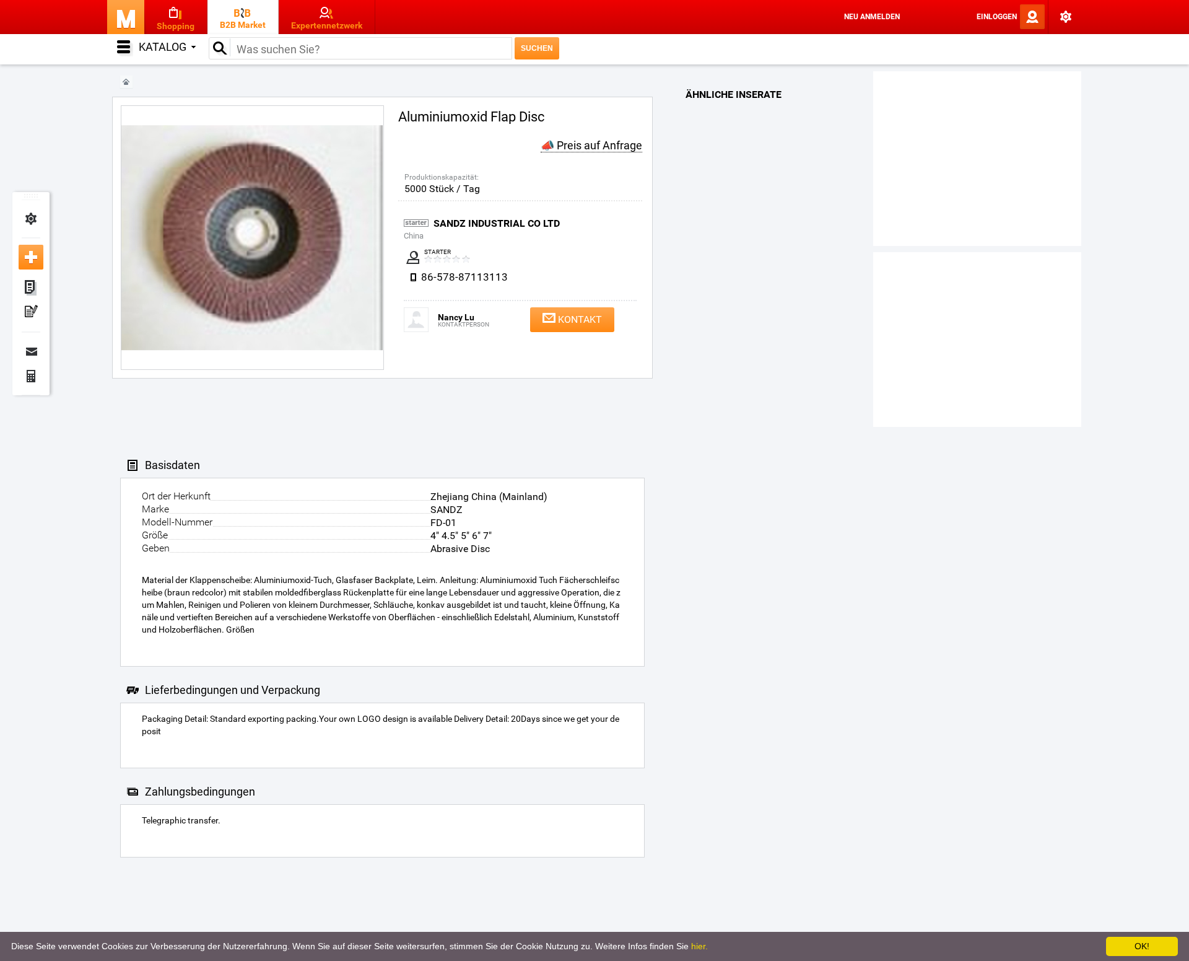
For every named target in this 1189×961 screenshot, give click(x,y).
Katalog (162, 46)
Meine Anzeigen (31, 288)
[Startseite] (126, 82)
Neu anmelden (872, 16)
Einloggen (997, 16)
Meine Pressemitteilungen (31, 313)
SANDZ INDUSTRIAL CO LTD (496, 223)
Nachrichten (31, 351)
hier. (699, 946)
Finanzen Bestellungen (31, 376)
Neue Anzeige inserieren (31, 257)
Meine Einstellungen (31, 218)
